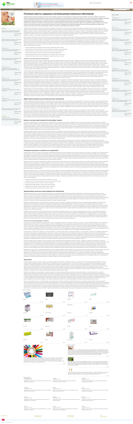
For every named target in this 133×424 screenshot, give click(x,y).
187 (64, 342)
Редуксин (24, 299)
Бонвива (19, 104)
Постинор (69, 326)
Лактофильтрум (70, 339)
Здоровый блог (77, 9)
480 (108, 301)
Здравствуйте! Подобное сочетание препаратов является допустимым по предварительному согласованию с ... (36, 400)
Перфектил (69, 299)
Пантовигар (25, 312)
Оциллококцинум (48, 312)
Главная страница (4, 415)
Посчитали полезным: (17, 33)
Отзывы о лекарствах (33, 9)
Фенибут (90, 339)
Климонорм (84, 378)
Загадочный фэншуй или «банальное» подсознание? (76, 361)
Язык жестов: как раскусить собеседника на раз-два (76, 372)
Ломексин (54, 378)
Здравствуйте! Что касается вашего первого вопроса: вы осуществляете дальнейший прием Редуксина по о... (94, 400)
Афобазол (19, 94)
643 (64, 301)
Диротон (54, 387)
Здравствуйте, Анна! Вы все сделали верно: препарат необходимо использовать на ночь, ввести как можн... (64, 381)
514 (86, 301)
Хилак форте (26, 387)
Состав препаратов (100, 9)
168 (108, 342)
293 (108, 315)
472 (42, 315)
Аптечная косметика (55, 9)
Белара (129, 64)
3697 (42, 301)
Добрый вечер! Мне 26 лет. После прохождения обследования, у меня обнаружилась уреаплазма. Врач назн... (10, 69)
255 (108, 328)
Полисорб (25, 326)
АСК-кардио (69, 312)
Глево (83, 387)
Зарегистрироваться (97, 2)
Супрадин (25, 339)
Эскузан (25, 406)
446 (64, 315)
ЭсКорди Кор (47, 326)
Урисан (54, 406)
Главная (11, 9)
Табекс (90, 299)
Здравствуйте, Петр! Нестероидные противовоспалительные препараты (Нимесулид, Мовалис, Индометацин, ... (65, 409)
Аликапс (46, 299)
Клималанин (19, 113)
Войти (101, 415)
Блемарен (129, 54)
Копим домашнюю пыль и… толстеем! (74, 349)
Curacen (129, 84)
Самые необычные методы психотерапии (31, 357)
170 (86, 342)
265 (86, 328)
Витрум (46, 339)
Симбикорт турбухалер (28, 378)
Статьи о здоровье (70, 416)
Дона (90, 326)
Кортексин (54, 396)
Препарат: (15, 35)
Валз (18, 54)
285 (42, 328)
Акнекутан (25, 396)
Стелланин (18, 35)
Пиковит (129, 23)
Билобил (19, 84)
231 (42, 342)
